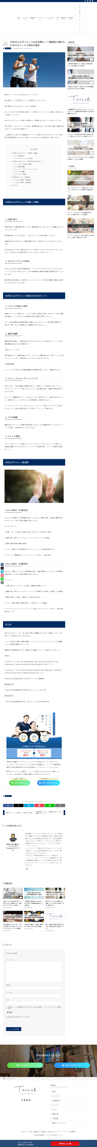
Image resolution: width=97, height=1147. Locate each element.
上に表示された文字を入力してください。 (18, 1017)
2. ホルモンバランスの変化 (24, 158)
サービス (55, 1105)
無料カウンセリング (59, 1123)
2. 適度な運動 (20, 167)
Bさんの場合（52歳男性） (24, 182)
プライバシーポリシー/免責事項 (66, 1132)
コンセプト (56, 1096)
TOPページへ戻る (27, 1132)
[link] (27, 869)
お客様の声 (56, 1100)
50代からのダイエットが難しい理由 (25, 153)
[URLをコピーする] (60, 805)
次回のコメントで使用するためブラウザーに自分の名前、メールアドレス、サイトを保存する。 (34, 1008)
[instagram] (85, 1)
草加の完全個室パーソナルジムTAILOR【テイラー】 (13, 847)
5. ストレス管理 (21, 174)
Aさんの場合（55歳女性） (24, 180)
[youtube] (90, 1)
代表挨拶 (55, 1118)
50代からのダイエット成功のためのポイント (28, 161)
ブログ (54, 1109)
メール (9, 992)
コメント (9, 960)
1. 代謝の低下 (20, 156)
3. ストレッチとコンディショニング (27, 169)
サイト (8, 1000)
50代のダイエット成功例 (21, 177)
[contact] (93, 1)
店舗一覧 (55, 1114)
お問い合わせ (51, 1132)
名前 (8, 985)
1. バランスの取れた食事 (23, 164)
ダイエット (7, 48)
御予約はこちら (64, 1143)
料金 (53, 1091)
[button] (8, 805)
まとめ (15, 185)
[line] (88, 1)
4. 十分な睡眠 (20, 172)
